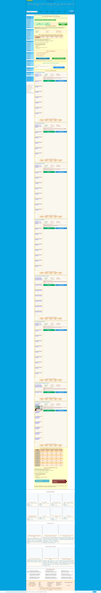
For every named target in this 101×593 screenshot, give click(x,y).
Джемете (36, 15)
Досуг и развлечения (50, 583)
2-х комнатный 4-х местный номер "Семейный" (37, 465)
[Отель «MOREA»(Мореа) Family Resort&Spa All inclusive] (32, 511)
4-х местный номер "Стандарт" (37, 460)
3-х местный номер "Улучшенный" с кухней (37, 459)
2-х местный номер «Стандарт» (40, 72)
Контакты (57, 585)
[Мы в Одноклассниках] (67, 584)
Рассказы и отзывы (49, 586)
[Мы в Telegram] (65, 584)
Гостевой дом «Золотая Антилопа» (30, 92)
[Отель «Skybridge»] (44, 498)
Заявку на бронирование (59, 58)
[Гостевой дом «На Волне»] (56, 498)
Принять (94, 591)
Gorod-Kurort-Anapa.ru (50, 1)
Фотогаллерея (49, 585)
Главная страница (29, 16)
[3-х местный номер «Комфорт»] (39, 221)
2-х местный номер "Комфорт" (37, 453)
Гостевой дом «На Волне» (56, 502)
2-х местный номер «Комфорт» (40, 123)
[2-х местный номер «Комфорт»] (39, 125)
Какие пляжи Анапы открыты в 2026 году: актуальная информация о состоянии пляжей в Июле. (34, 536)
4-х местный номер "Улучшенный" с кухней (37, 463)
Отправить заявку (61, 80)
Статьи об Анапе (49, 584)
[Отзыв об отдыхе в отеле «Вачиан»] (34, 553)
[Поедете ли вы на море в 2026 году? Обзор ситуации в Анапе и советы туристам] (50, 529)
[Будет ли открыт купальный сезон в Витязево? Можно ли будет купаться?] (66, 529)
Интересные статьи (50, 523)
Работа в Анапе (58, 583)
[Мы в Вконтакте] (68, 584)
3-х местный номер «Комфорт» (40, 219)
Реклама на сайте (30, 0)
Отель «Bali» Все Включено (32, 502)
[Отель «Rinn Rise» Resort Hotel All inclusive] (56, 511)
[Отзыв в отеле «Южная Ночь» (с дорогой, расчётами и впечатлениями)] (66, 553)
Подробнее (48, 80)
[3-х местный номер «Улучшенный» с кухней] (39, 278)
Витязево (40, 584)
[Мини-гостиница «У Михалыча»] (68, 498)
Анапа (39, 583)
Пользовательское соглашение (59, 590)
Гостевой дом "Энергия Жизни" (30, 87)
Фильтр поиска (71, 11)
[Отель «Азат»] (44, 511)
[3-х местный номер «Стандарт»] (39, 165)
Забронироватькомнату (63, 24)
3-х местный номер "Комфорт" (37, 456)
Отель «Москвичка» (46, 15)
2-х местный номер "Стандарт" (37, 451)
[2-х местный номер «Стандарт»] (39, 74)
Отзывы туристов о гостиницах (50, 546)
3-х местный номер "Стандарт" (37, 455)
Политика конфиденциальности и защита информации (45, 590)
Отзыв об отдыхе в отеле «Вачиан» (34, 558)
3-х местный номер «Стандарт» (40, 163)
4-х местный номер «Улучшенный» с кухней (42, 383)
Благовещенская (41, 586)
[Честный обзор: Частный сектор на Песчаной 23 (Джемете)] (50, 553)
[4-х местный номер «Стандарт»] (39, 323)
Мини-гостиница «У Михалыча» (68, 502)
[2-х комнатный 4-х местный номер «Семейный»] (39, 404)
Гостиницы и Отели (40, 15)
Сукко (39, 585)
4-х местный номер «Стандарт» (40, 321)
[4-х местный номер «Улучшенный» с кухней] (39, 385)
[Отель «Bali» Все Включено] (32, 498)
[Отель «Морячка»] (68, 511)
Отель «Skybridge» (44, 502)
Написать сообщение (43, 58)
